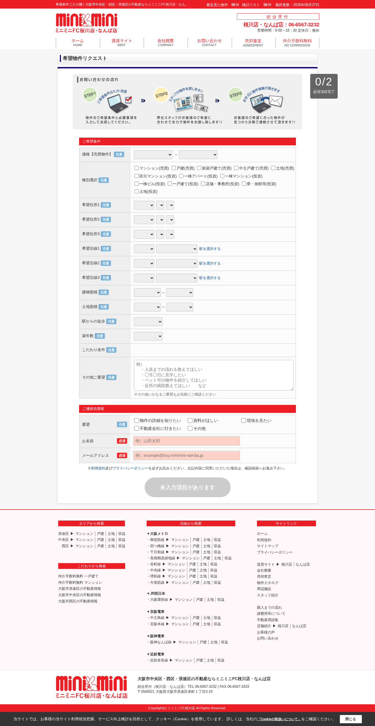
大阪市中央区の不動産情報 (79, 595)
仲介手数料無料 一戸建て (78, 576)
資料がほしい (205, 420)
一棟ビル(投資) (152, 184)
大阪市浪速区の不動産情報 (79, 588)
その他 (199, 428)
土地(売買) (285, 168)
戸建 (100, 534)
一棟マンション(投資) (243, 176)
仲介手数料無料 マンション (80, 582)
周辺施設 (264, 589)
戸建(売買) (186, 168)
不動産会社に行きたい (160, 428)
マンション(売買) (154, 168)
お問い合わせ (267, 638)
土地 (111, 534)
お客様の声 (266, 632)
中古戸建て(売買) (254, 168)
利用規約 (98, 468)
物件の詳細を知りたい (160, 420)
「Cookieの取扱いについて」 (279, 719)
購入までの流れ (269, 607)
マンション (84, 534)
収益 (121, 534)
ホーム (262, 534)
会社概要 (264, 570)
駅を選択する (210, 248)
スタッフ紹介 (267, 595)
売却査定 (264, 576)
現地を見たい (259, 420)
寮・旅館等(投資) (261, 184)
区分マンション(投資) (158, 176)
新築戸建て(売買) (217, 168)
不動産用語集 (267, 620)
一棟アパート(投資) (201, 176)
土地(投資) (148, 191)
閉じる (350, 719)
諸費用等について (271, 613)
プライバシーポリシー (130, 468)
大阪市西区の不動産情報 (77, 601)
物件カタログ (267, 583)
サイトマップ (267, 546)
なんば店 (303, 564)
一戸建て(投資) (185, 184)
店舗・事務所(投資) (222, 184)
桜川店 (286, 564)
